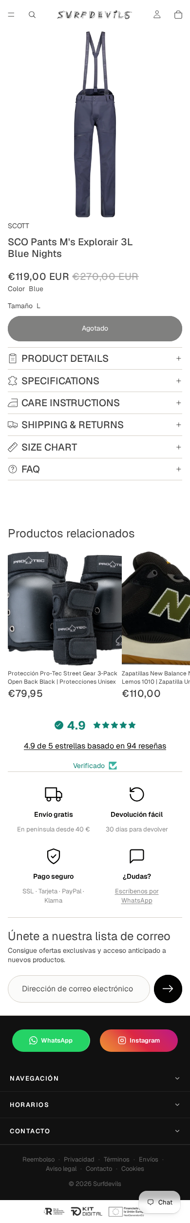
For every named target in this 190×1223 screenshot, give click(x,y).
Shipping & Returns (72, 424)
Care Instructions (70, 402)
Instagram (145, 1040)
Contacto (30, 1131)
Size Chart (49, 447)
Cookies (132, 1168)
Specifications (60, 381)
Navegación (34, 1078)
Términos (117, 1159)
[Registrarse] (168, 989)
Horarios (29, 1105)
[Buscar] (32, 14)
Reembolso (38, 1159)
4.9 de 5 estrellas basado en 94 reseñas (95, 746)
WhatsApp (57, 1040)
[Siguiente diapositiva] (171, 626)
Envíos (148, 1159)
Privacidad (79, 1159)
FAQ (30, 469)
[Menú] (11, 14)
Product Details (65, 358)
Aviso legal (61, 1168)
